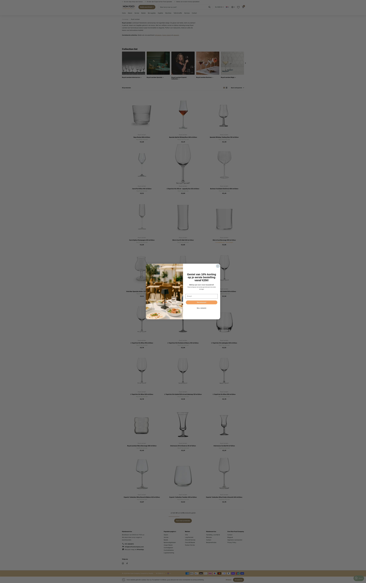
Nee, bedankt (201, 308)
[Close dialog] (217, 266)
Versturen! (201, 302)
